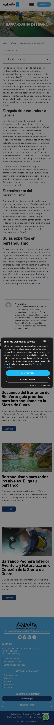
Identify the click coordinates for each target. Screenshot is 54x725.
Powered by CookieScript (40, 385)
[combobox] (45, 341)
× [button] (48, 341)
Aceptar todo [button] (28, 373)
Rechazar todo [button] (27, 379)
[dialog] (27, 363)
